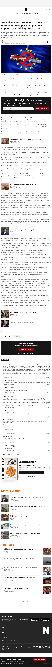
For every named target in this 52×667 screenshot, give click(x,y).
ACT (11, 508)
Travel (5, 579)
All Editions (31, 476)
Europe (11, 231)
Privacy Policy (33, 111)
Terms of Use (22, 648)
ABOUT (4, 632)
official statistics (22, 95)
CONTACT (4, 635)
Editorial (6, 590)
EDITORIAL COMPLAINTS (8, 640)
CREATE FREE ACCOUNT (26, 349)
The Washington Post (9, 559)
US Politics (12, 323)
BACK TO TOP (25, 601)
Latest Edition (31, 473)
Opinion (11, 499)
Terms (28, 111)
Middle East (12, 314)
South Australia (13, 141)
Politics (16, 331)
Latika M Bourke (8, 41)
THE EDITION (5, 630)
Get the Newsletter (41, 109)
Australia (11, 331)
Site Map (29, 648)
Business (4, 19)
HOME (3, 627)
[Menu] (2, 10)
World (11, 518)
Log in (48, 9)
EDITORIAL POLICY (7, 637)
